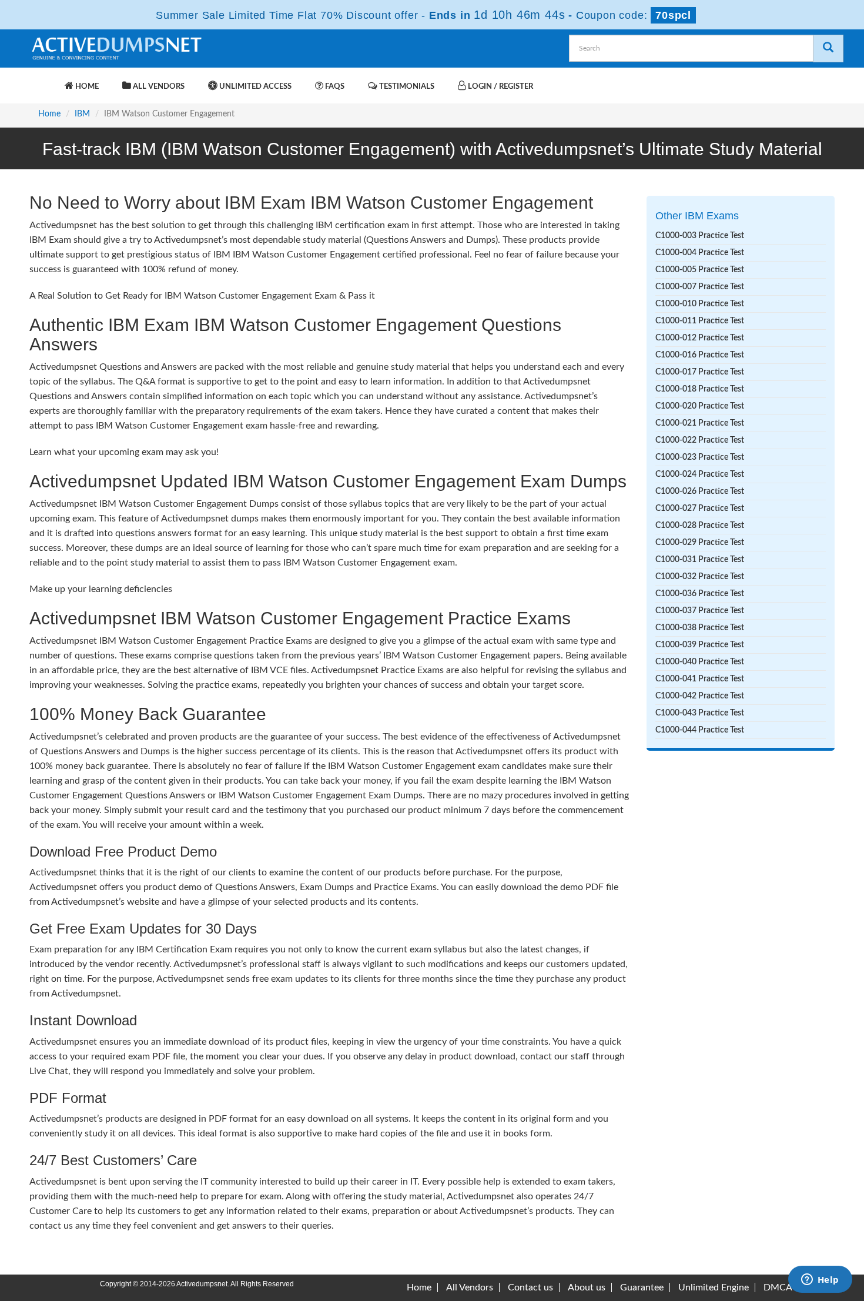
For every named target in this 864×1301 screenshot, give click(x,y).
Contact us (530, 1287)
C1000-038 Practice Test (699, 628)
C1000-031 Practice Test (699, 560)
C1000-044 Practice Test (699, 730)
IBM (82, 114)
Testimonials (405, 87)
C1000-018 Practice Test (699, 389)
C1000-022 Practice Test (699, 440)
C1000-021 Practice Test (699, 423)
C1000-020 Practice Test (699, 406)
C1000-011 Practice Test (699, 321)
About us (586, 1287)
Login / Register (499, 87)
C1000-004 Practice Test (699, 253)
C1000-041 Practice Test (699, 679)
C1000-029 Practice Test (699, 543)
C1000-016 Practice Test (699, 355)
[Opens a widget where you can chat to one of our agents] (820, 1280)
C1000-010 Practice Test (699, 304)
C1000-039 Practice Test (699, 645)
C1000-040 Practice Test (699, 662)
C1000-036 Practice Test (699, 594)
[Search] (828, 48)
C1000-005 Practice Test (699, 270)
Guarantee (642, 1287)
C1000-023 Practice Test (699, 457)
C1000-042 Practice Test (699, 696)
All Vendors (158, 87)
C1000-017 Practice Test (699, 372)
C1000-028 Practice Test (699, 525)
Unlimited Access (254, 87)
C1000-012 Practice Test (699, 338)
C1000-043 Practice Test (699, 713)
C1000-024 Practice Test (699, 474)
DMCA (777, 1287)
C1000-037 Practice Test (699, 611)
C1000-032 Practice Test (699, 577)
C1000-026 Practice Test (699, 491)
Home (86, 87)
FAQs (333, 87)
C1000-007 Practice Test (699, 287)
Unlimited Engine (713, 1287)
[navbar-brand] (44, 81)
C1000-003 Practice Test (699, 236)
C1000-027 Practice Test (699, 508)
